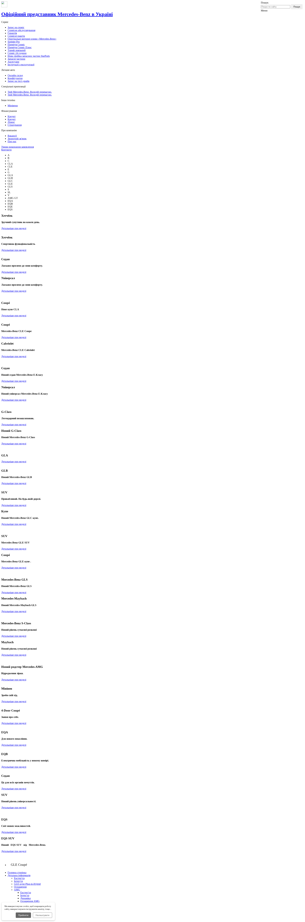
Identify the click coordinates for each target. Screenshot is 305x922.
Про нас (12, 141)
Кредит (12, 116)
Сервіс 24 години (17, 53)
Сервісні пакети (16, 36)
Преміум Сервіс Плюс (20, 47)
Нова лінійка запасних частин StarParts (29, 56)
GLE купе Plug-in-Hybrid (27, 884)
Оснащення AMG (30, 901)
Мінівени (13, 105)
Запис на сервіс (16, 27)
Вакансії (12, 135)
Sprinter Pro (14, 41)
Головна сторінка (17, 872)
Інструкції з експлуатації (21, 64)
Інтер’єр (18, 881)
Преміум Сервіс (16, 44)
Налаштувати (42, 915)
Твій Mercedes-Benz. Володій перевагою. (30, 92)
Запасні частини (16, 59)
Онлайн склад (15, 75)
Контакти (6, 149)
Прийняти (23, 915)
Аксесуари (13, 61)
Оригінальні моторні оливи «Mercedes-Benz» (32, 38)
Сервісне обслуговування (21, 30)
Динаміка (25, 898)
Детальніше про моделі (13, 228)
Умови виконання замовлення (17, 147)
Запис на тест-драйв (18, 81)
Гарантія (12, 33)
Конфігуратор (15, 78)
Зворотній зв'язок (17, 138)
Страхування (15, 125)
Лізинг (11, 122)
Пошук (296, 6)
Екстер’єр (19, 878)
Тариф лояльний (17, 50)
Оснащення (20, 886)
